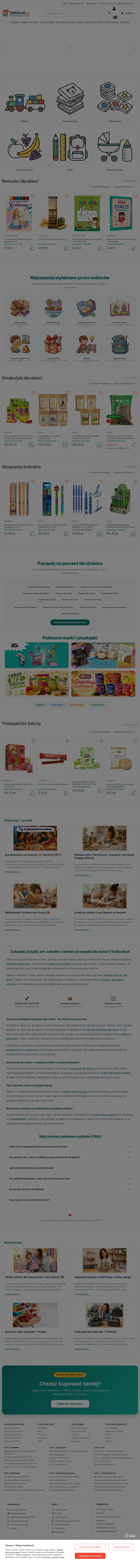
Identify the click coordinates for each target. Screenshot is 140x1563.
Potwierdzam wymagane (90, 1547)
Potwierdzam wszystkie (90, 1556)
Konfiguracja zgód (121, 1547)
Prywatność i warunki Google (52, 1557)
